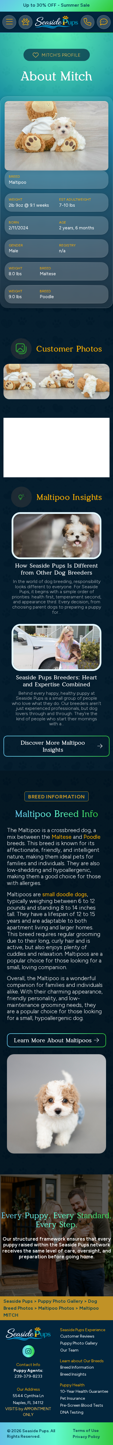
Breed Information (77, 1367)
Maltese (62, 837)
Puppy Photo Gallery (60, 1301)
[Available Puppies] (25, 22)
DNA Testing (71, 1412)
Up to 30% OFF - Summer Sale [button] (56, 5)
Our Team (69, 1350)
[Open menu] (9, 22)
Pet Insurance (72, 1398)
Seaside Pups (18, 1301)
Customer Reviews (77, 1336)
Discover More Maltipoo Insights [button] (53, 746)
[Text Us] (104, 22)
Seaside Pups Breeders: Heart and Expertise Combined (56, 681)
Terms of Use (86, 1430)
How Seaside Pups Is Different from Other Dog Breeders (56, 569)
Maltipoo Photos (56, 1308)
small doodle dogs (64, 894)
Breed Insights (73, 1374)
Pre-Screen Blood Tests (81, 1405)
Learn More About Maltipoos (53, 1040)
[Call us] (87, 22)
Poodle (92, 837)
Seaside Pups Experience (82, 1329)
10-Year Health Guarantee (84, 1391)
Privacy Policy (86, 1436)
